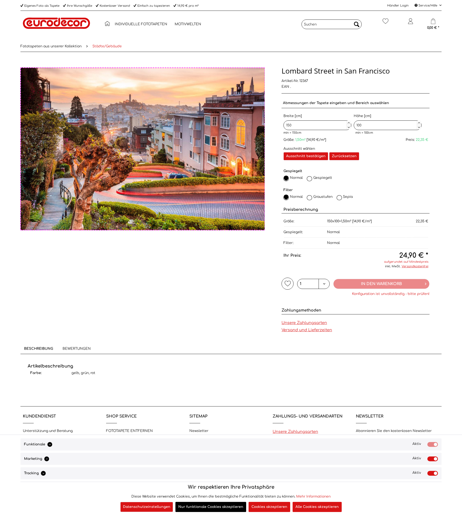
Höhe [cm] (387, 121)
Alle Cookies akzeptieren (317, 507)
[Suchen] (357, 24)
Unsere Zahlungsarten (304, 323)
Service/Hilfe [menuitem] (427, 5)
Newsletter (198, 431)
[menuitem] (107, 24)
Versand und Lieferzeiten (307, 330)
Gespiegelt (322, 178)
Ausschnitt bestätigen (306, 156)
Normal (296, 178)
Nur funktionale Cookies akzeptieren (210, 507)
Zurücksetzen (344, 156)
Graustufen (323, 197)
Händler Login (398, 5)
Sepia (348, 197)
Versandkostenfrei (415, 266)
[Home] (107, 23)
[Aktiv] (432, 444)
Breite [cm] (316, 121)
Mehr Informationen (313, 496)
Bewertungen (77, 348)
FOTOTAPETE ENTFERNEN (129, 431)
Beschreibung (38, 348)
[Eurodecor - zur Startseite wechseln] (56, 28)
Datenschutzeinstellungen (146, 507)
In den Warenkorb (381, 284)
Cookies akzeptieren (269, 507)
